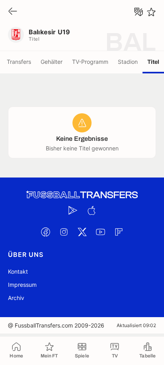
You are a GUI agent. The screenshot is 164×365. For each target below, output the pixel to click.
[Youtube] (100, 232)
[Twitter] (82, 232)
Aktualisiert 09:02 (136, 325)
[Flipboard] (119, 232)
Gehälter (51, 61)
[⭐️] (151, 12)
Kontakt (18, 271)
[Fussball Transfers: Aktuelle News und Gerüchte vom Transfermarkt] (82, 194)
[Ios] (91, 210)
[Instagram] (64, 232)
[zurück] (13, 11)
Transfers (19, 61)
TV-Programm (90, 61)
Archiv (16, 297)
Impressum (22, 284)
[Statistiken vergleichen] (138, 12)
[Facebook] (45, 232)
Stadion (128, 61)
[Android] (73, 210)
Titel (153, 61)
